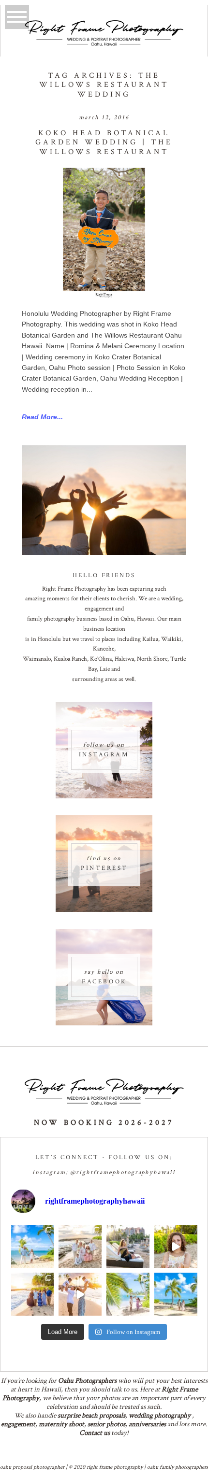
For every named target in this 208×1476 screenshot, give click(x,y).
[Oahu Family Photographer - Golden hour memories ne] (32, 1294)
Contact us (94, 1432)
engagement (18, 1424)
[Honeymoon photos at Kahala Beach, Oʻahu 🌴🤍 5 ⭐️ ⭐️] (32, 1246)
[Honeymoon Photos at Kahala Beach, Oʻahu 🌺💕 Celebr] (127, 1294)
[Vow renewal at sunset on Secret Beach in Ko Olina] (80, 1246)
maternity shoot (61, 1424)
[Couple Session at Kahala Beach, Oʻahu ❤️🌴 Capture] (175, 1294)
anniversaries (147, 1424)
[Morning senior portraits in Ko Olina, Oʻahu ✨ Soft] (127, 1246)
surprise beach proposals (91, 1415)
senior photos (106, 1424)
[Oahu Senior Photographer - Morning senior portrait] (175, 1246)
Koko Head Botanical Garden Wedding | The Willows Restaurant (103, 142)
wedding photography (160, 1415)
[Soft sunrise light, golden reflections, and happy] (80, 1294)
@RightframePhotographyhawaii (123, 1172)
